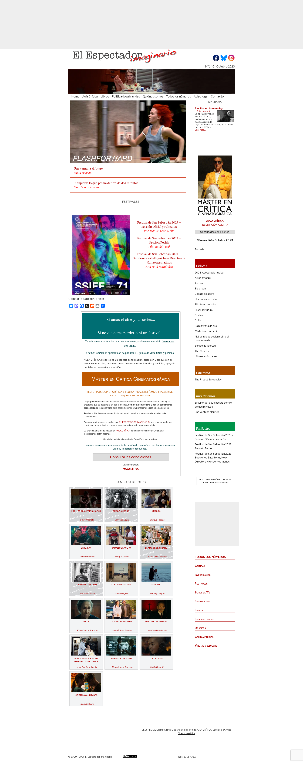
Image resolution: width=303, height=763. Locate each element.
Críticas (200, 566)
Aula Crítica (90, 96)
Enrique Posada (157, 520)
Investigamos (203, 574)
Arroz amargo (121, 511)
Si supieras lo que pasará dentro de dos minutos (106, 183)
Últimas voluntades (86, 695)
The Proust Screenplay (208, 379)
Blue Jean (86, 548)
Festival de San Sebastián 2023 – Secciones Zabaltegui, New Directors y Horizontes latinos (159, 258)
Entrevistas (202, 601)
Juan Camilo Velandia (157, 556)
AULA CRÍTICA (123, 431)
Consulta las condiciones (130, 457)
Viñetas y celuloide (206, 645)
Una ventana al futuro (88, 168)
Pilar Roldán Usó (87, 593)
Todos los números (178, 96)
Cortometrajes (204, 637)
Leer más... (200, 130)
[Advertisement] (105, 24)
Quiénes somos (153, 96)
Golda (86, 621)
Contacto (217, 96)
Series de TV (202, 592)
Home (75, 96)
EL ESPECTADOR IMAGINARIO (134, 422)
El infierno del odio (86, 584)
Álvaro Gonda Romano (87, 630)
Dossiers (200, 628)
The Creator (156, 658)
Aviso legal (201, 96)
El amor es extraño (156, 548)
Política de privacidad (126, 96)
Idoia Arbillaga (87, 704)
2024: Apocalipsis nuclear (86, 511)
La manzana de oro (121, 621)
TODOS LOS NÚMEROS (210, 557)
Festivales (201, 583)
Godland (156, 584)
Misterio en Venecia (156, 621)
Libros (104, 96)
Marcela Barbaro (87, 556)
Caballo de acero (121, 548)
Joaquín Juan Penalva (122, 630)
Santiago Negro (122, 520)
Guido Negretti (87, 520)
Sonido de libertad (121, 658)
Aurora (156, 511)
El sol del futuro (121, 584)
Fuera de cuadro (204, 619)
